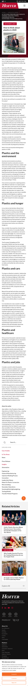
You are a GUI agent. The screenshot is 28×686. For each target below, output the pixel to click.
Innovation (5, 478)
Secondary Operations (8, 487)
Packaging (4, 656)
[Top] (23, 498)
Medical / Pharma (6, 654)
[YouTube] (9, 607)
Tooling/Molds (6, 491)
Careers (4, 635)
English (4, 1)
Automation (5, 467)
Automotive (5, 646)
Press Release (14, 14)
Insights (22, 14)
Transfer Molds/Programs (10, 493)
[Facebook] (2, 608)
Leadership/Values (8, 17)
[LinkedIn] (5, 608)
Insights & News (13, 12)
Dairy (3, 650)
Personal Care (5, 658)
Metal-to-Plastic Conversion (10, 482)
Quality (3, 630)
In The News (5, 14)
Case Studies (6, 451)
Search (6, 442)
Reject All (14, 682)
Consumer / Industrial (7, 648)
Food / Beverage (6, 652)
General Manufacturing (10, 15)
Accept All (14, 674)
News (3, 457)
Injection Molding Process (10, 476)
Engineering (5, 471)
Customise (14, 678)
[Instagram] (12, 608)
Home (4, 12)
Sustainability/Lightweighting (12, 18)
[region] (14, 672)
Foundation (4, 633)
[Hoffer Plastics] (9, 5)
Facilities (4, 632)
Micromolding (6, 484)
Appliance (4, 644)
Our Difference (5, 628)
